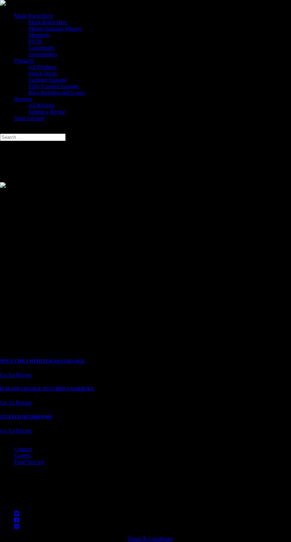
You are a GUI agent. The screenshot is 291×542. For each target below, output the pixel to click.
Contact (23, 449)
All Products (42, 67)
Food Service (29, 462)
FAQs (35, 41)
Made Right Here (33, 16)
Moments (38, 35)
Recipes (23, 99)
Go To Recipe (16, 375)
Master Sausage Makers (55, 29)
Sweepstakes (42, 54)
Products (24, 61)
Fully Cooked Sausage (53, 86)
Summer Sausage (47, 80)
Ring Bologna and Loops (56, 93)
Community (41, 48)
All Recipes (41, 105)
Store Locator (29, 118)
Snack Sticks (42, 73)
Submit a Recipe (46, 112)
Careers (22, 455)
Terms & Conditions (150, 539)
